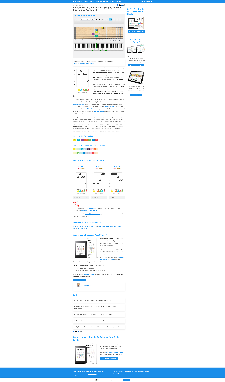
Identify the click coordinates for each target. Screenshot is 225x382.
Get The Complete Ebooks (109, 358)
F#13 (107, 226)
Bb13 (74, 228)
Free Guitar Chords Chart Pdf (89, 210)
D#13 (103, 226)
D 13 (78, 226)
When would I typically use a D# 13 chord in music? (90, 320)
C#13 (99, 226)
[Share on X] (120, 5)
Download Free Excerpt (79, 280)
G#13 (111, 226)
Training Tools (98, 1)
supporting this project (122, 373)
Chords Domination (88, 274)
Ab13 (119, 226)
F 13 (85, 226)
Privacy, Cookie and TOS (87, 371)
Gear (116, 1)
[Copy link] (124, 5)
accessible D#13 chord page (93, 214)
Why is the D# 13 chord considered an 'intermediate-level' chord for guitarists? (97, 327)
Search (99, 371)
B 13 (96, 226)
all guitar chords (91, 208)
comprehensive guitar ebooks (114, 352)
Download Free (126, 379)
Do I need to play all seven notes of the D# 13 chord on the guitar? (94, 314)
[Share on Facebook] (117, 5)
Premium (112, 1)
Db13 (78, 228)
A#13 (115, 226)
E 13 (81, 226)
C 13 (74, 226)
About (74, 371)
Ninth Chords (88, 109)
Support (95, 371)
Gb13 (86, 228)
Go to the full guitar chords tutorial (84, 63)
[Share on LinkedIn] (122, 5)
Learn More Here (91, 280)
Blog (120, 1)
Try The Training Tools (136, 95)
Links (103, 371)
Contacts (79, 371)
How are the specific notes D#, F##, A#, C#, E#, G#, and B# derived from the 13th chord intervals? (97, 307)
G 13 (88, 226)
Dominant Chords (109, 106)
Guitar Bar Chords (98, 111)
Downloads (106, 1)
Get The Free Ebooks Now (136, 31)
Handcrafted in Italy (92, 374)
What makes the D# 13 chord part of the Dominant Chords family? (94, 300)
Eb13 (82, 228)
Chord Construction (78, 104)
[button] (86, 1)
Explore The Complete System (136, 65)
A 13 (92, 226)
